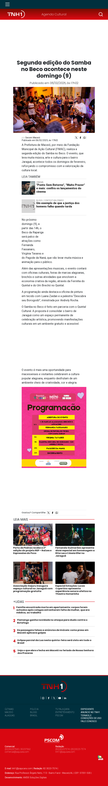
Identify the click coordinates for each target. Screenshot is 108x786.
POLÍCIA (34, 709)
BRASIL (33, 715)
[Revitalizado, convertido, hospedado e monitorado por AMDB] (100, 757)
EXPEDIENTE (87, 709)
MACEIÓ (9, 712)
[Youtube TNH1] (60, 698)
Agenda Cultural (54, 14)
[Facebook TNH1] (49, 698)
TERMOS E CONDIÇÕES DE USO (91, 716)
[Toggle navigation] (8, 4)
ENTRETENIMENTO (64, 712)
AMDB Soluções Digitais (35, 777)
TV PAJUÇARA (62, 709)
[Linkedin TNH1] (65, 698)
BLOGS (33, 712)
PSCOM (59, 715)
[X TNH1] (54, 698)
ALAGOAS (9, 715)
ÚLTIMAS (9, 709)
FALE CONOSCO (89, 721)
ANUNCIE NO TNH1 (90, 712)
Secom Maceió (32, 137)
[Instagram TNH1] (43, 698)
